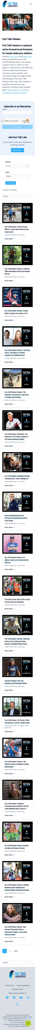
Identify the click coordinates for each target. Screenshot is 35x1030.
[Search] (27, 166)
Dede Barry (27, 56)
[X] (17, 1004)
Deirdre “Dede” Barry (11, 235)
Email (4, 109)
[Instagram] (28, 997)
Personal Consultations (23, 985)
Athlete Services (9, 985)
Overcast (25, 90)
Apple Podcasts (13, 90)
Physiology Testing (17, 989)
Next (16, 951)
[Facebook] (7, 997)
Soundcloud (7, 92)
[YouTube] (21, 997)
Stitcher (23, 92)
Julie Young (14, 56)
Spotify (16, 92)
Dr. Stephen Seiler (23, 726)
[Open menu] (31, 4)
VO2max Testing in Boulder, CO (17, 993)
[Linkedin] (14, 997)
